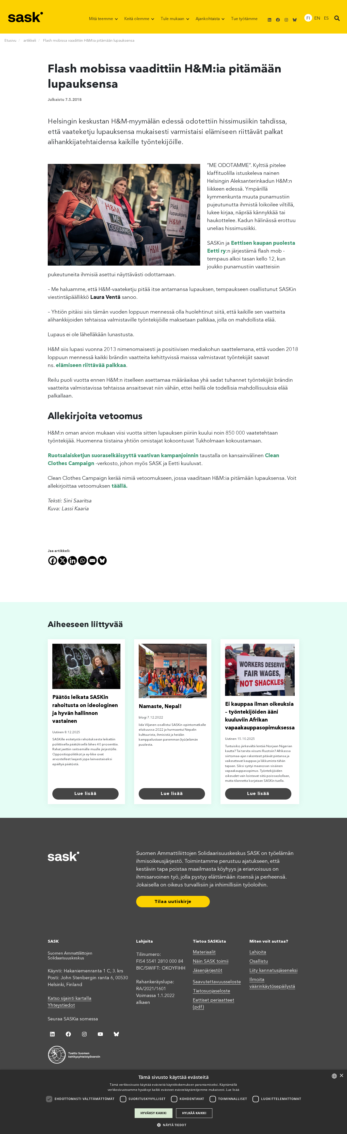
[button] (337, 19)
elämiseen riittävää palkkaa (91, 365)
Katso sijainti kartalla (69, 998)
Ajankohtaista (208, 19)
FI (308, 18)
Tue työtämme (244, 19)
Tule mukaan (173, 19)
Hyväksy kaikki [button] (153, 1113)
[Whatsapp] (82, 560)
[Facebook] (52, 560)
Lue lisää (85, 793)
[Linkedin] (72, 560)
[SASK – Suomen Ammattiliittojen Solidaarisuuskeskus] (25, 16)
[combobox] (334, 1076)
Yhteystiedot (61, 1005)
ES (326, 18)
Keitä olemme (137, 19)
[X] (62, 560)
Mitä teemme (101, 19)
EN (317, 18)
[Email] (92, 560)
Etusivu (10, 41)
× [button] (341, 1076)
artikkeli (29, 41)
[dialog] (173, 1102)
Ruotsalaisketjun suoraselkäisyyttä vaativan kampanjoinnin (123, 455)
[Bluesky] (102, 560)
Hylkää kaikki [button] (194, 1113)
